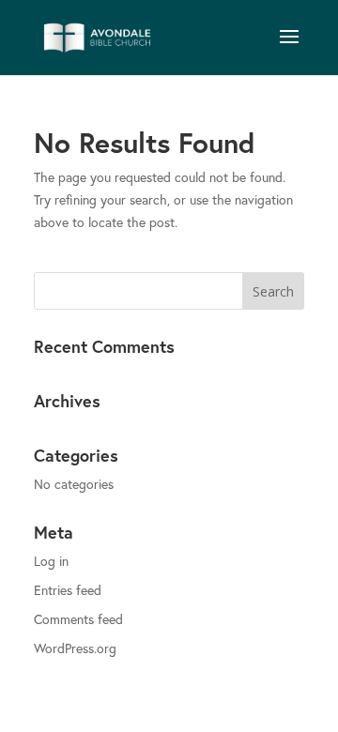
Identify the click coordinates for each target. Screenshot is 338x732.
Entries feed (67, 590)
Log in (51, 561)
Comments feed (78, 619)
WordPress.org (75, 648)
